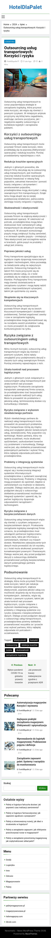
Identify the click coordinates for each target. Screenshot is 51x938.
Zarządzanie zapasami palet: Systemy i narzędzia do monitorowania (31, 761)
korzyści (34, 640)
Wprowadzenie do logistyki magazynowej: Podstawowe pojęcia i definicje (31, 741)
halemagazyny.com (14, 916)
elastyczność (20, 640)
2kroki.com (11, 922)
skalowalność (22, 650)
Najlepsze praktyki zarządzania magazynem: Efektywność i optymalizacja (32, 722)
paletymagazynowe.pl (15, 906)
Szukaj (7, 783)
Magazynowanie (13, 881)
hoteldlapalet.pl (13, 61)
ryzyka (9, 650)
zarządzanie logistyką (16, 655)
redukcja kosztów (29, 645)
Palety (8, 887)
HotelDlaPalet (25, 7)
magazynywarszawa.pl (15, 911)
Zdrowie (9, 876)
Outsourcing (11, 645)
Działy (8, 860)
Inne (8, 870)
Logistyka (9, 41)
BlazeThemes (31, 934)
